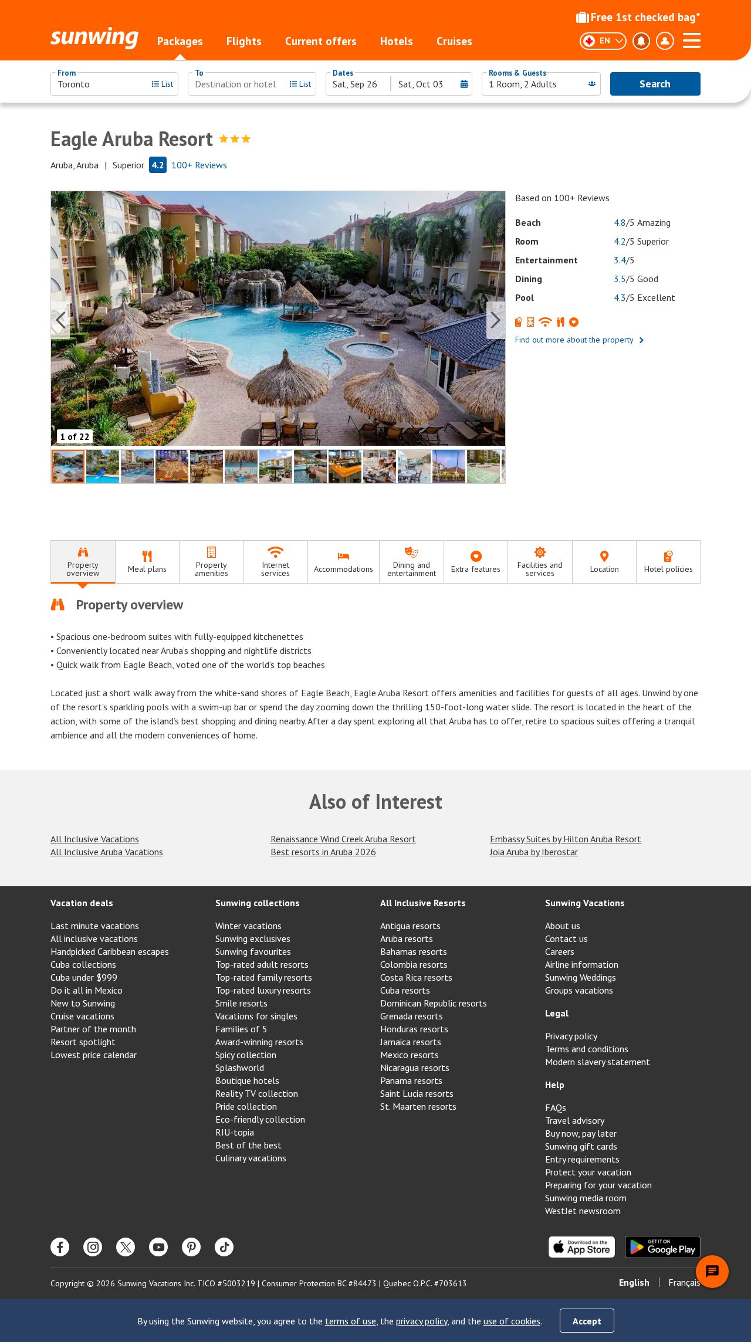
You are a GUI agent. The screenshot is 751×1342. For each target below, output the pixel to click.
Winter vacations (248, 925)
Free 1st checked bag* (646, 17)
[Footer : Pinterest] (191, 1247)
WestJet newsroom (583, 1210)
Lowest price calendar (93, 1054)
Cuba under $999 (83, 977)
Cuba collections (83, 964)
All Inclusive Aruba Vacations (106, 852)
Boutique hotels (247, 1080)
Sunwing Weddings (580, 977)
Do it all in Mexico (86, 990)
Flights (244, 41)
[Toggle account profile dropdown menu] (665, 41)
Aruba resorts (406, 938)
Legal (557, 1013)
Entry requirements (582, 1159)
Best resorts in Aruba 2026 (323, 852)
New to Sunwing (82, 1003)
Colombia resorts (414, 964)
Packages (180, 41)
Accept (587, 1321)
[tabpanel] (375, 668)
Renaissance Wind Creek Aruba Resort (343, 839)
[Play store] (663, 1247)
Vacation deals (81, 903)
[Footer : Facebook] (59, 1247)
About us (562, 925)
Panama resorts (411, 1080)
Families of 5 (241, 1029)
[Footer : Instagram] (92, 1247)
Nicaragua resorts (414, 1067)
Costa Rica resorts (416, 977)
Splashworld (239, 1067)
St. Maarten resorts (418, 1106)
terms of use (350, 1321)
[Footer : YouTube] (158, 1247)
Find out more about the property (574, 339)
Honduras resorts (414, 1029)
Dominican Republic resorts (433, 1003)
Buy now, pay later (581, 1133)
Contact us (566, 938)
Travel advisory (574, 1120)
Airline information (581, 964)
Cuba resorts (405, 990)
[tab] (82, 562)
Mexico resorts (409, 1054)
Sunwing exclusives (252, 938)
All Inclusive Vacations (94, 839)
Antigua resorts (410, 925)
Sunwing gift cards (581, 1146)
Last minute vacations (94, 925)
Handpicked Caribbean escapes (109, 951)
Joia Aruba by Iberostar (534, 852)
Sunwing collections (257, 903)
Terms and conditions (586, 1049)
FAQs (555, 1107)
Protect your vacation (588, 1172)
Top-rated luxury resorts (263, 990)
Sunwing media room (586, 1198)
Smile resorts (241, 1003)
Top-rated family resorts (263, 977)
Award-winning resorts (259, 1042)
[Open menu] (692, 38)
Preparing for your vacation (598, 1185)
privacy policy (421, 1321)
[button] (278, 320)
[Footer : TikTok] (224, 1247)
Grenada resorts (411, 1016)
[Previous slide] (60, 320)
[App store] (581, 1247)
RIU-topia (234, 1132)
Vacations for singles (256, 1016)
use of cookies (511, 1321)
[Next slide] (495, 320)
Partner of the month (93, 1029)
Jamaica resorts (410, 1042)
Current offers (321, 41)
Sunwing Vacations (585, 903)
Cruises (454, 41)
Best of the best (248, 1145)
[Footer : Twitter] (125, 1247)
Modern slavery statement (597, 1062)
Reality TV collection (256, 1093)
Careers (559, 951)
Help (554, 1084)
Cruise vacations (82, 1016)
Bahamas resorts (413, 951)
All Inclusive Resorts (423, 903)
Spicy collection (245, 1054)
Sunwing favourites (253, 951)
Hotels (396, 41)
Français (684, 1282)
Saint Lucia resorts (417, 1093)
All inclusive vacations (94, 938)
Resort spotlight (83, 1042)
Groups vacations (579, 990)
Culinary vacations (250, 1158)
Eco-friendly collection (260, 1119)
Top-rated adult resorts (262, 964)
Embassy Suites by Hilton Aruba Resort (565, 839)
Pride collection (246, 1106)
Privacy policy (571, 1036)
